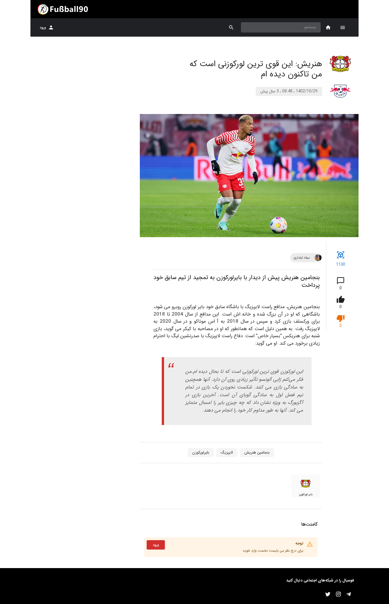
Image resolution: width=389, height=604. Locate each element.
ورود (43, 27)
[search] (231, 27)
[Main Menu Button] (342, 27)
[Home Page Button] (328, 27)
